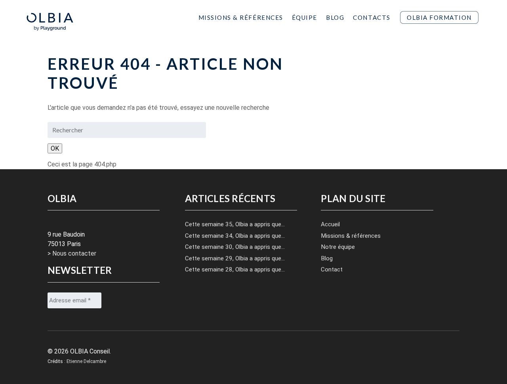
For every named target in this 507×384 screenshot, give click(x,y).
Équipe (304, 17)
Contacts (371, 17)
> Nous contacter (72, 253)
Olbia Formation (439, 17)
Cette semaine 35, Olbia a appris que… (235, 224)
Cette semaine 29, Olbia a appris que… (235, 258)
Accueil (330, 224)
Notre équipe (338, 246)
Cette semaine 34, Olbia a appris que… (235, 235)
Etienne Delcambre (86, 361)
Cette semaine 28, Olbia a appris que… (235, 269)
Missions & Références (240, 17)
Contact (332, 269)
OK (55, 148)
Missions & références (351, 235)
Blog (335, 17)
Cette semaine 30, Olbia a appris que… (235, 246)
